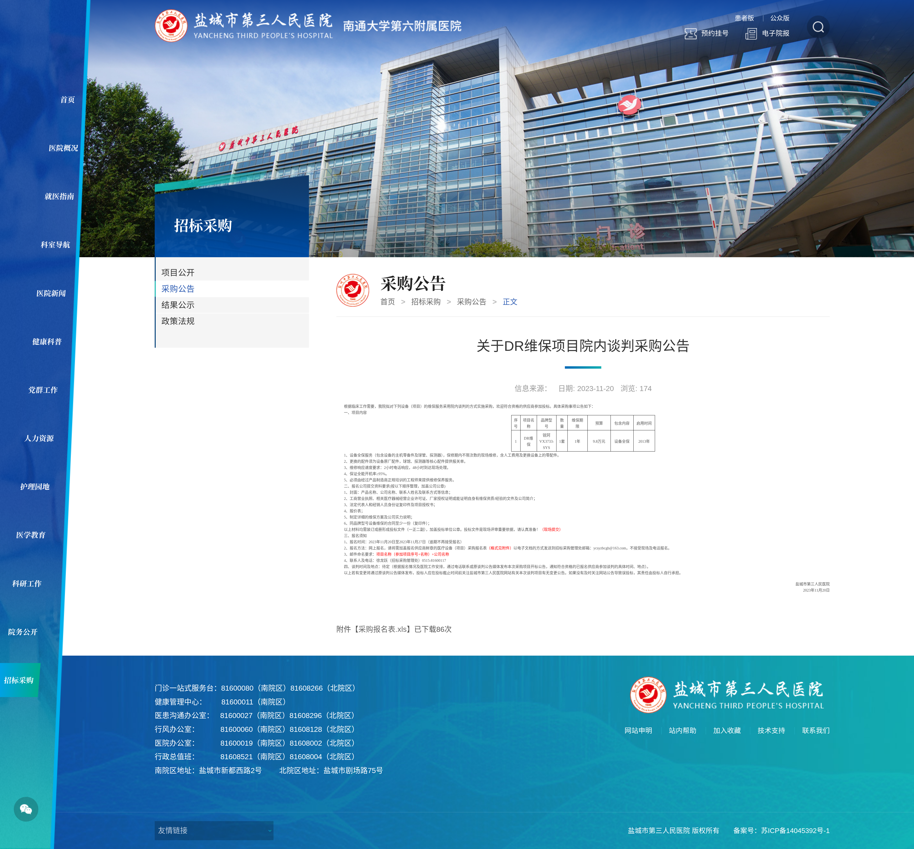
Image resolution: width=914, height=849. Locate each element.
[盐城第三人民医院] (308, 25)
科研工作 (27, 583)
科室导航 (55, 244)
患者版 (744, 18)
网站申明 (638, 730)
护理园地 (35, 486)
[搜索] (818, 26)
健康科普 (47, 341)
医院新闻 (51, 293)
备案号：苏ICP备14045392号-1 (781, 830)
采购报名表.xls (382, 629)
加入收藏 (727, 730)
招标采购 (426, 302)
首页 (67, 99)
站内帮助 (682, 730)
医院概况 (63, 147)
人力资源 (39, 438)
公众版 (780, 18)
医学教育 (31, 534)
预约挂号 (715, 33)
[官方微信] (26, 809)
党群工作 (43, 389)
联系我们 (816, 730)
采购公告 (472, 302)
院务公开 (23, 631)
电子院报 (776, 33)
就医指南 (59, 196)
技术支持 (771, 730)
